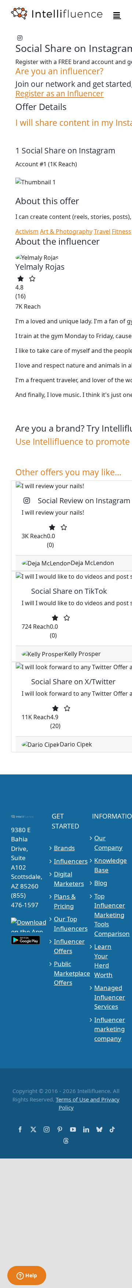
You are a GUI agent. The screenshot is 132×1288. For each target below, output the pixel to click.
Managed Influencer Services (106, 997)
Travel (102, 231)
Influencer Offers (66, 946)
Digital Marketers (66, 879)
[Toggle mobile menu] (117, 15)
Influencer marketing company (106, 1029)
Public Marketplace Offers (66, 973)
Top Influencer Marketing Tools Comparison (106, 915)
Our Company (106, 843)
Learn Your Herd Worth (103, 960)
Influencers (66, 861)
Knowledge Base (106, 865)
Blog (100, 883)
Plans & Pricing (65, 901)
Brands (64, 848)
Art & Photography (66, 231)
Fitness (121, 231)
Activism (26, 231)
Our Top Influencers (66, 924)
